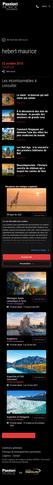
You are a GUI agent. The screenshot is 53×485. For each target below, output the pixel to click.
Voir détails (39, 216)
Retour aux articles (17, 40)
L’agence (6, 456)
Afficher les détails (38, 250)
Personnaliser (25, 264)
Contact (16, 456)
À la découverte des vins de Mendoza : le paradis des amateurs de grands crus (32, 114)
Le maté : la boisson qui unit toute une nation (33, 96)
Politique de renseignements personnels (21, 452)
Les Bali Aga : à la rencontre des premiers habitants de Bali (32, 150)
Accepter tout (26, 257)
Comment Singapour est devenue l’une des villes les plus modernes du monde (32, 132)
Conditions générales (12, 448)
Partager (10, 72)
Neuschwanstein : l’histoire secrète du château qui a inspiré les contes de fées (32, 168)
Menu (44, 6)
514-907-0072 (37, 6)
